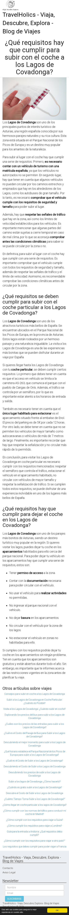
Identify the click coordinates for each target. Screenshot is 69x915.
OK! (57, 910)
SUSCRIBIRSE (14, 898)
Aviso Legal (9, 872)
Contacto (8, 868)
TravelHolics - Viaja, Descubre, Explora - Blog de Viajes (29, 23)
